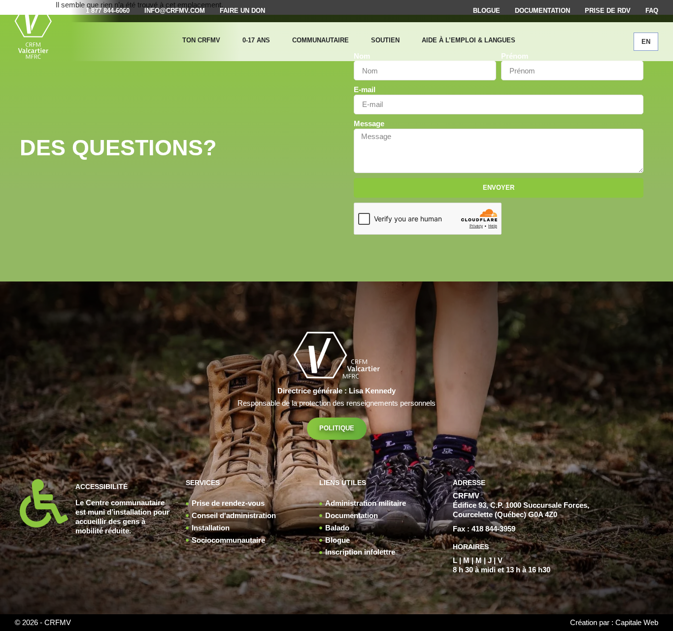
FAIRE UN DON (242, 10)
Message (369, 124)
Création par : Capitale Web (614, 622)
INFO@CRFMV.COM (174, 10)
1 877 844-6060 (108, 10)
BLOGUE (486, 10)
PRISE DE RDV (608, 10)
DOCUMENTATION (542, 10)
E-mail (364, 90)
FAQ (651, 10)
